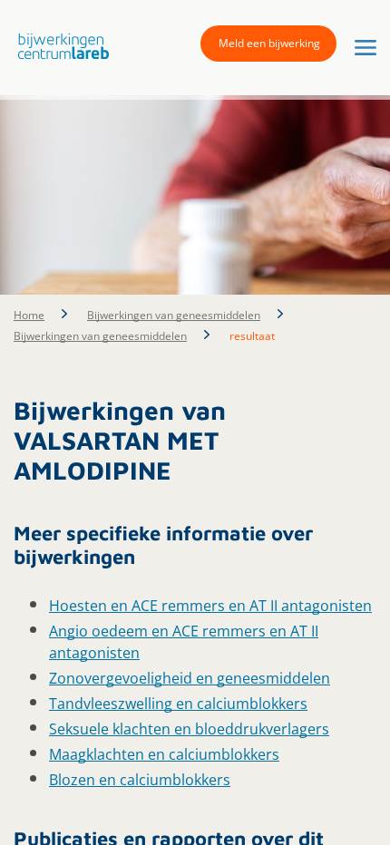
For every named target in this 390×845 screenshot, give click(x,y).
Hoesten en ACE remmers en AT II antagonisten (210, 606)
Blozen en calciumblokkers (139, 780)
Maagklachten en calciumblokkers (164, 754)
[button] (59, 46)
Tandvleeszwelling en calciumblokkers (178, 704)
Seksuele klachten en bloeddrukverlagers (189, 729)
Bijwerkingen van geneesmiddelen (173, 315)
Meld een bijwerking (269, 43)
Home (29, 315)
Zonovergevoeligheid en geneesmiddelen (189, 678)
